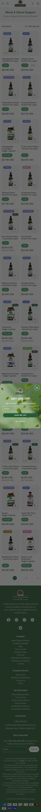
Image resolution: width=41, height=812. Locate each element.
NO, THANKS (20, 421)
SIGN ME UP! (20, 415)
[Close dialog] (37, 387)
